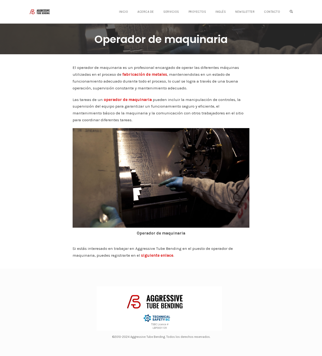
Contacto (272, 11)
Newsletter (245, 11)
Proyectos (197, 11)
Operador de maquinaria (161, 39)
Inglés (220, 11)
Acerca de (145, 11)
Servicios (171, 11)
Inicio (123, 11)
